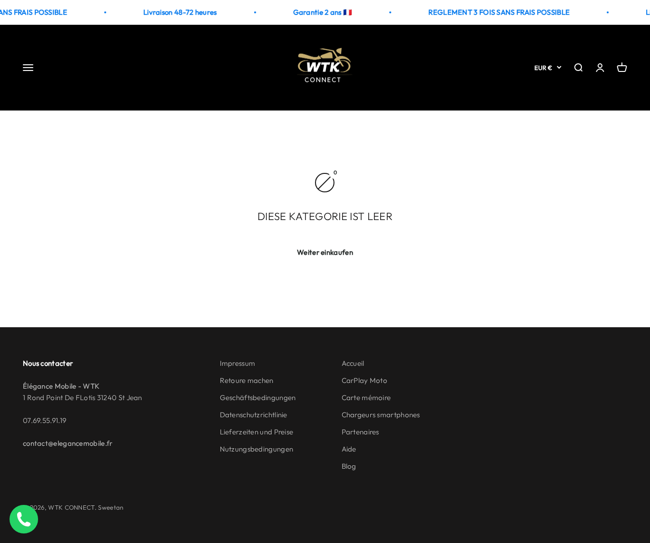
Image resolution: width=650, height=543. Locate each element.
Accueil (353, 363)
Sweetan (110, 507)
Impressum (238, 363)
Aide (349, 448)
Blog (349, 466)
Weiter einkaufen (325, 252)
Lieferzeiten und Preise (257, 431)
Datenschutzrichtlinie (253, 414)
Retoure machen (247, 380)
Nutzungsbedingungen (257, 448)
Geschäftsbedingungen (258, 397)
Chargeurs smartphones (381, 414)
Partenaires (360, 431)
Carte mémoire (366, 397)
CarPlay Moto (365, 380)
